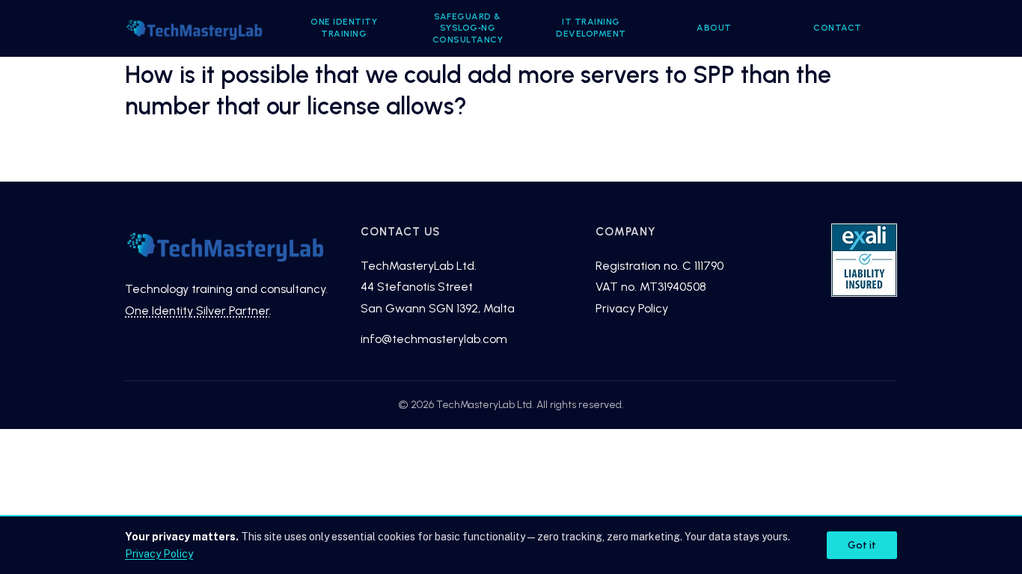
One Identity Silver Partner (197, 310)
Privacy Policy (632, 308)
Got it (862, 545)
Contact (837, 27)
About (714, 27)
